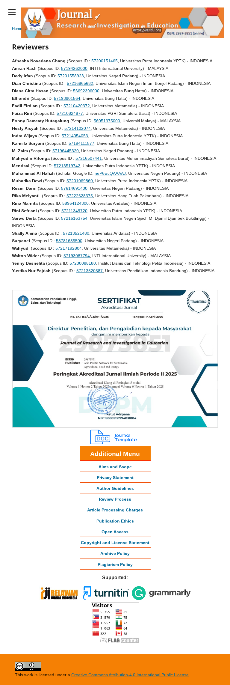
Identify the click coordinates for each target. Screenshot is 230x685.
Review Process (115, 499)
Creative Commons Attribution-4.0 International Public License (130, 674)
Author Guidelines (115, 488)
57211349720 (74, 210)
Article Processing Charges (115, 510)
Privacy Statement (115, 477)
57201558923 (71, 75)
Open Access (115, 531)
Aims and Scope (115, 466)
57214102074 (77, 128)
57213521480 (76, 233)
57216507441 (88, 158)
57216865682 (80, 83)
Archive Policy (115, 553)
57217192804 (68, 248)
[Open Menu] (12, 12)
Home (17, 28)
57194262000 (74, 68)
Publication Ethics (115, 521)
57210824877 (70, 113)
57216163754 (74, 218)
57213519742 (67, 165)
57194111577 (81, 143)
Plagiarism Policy (115, 564)
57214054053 (75, 135)
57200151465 (104, 60)
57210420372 (76, 105)
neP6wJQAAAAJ (110, 173)
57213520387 (89, 270)
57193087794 (76, 255)
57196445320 (65, 150)
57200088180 (82, 263)
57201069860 (79, 180)
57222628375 (79, 195)
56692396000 (86, 90)
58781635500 (69, 240)
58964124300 (75, 203)
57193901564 (67, 98)
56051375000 (107, 120)
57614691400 (74, 188)
